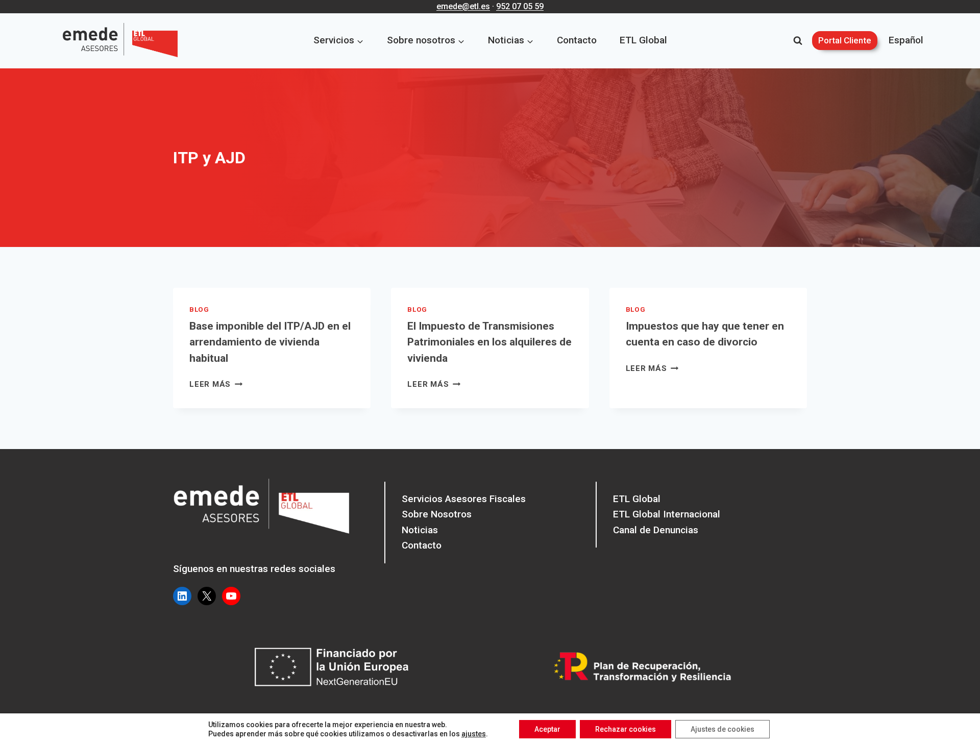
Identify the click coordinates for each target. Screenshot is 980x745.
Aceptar (547, 729)
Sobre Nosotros (437, 514)
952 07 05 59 (520, 6)
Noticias (420, 530)
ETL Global (643, 40)
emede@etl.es (463, 6)
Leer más (215, 384)
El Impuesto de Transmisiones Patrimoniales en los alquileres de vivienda (489, 342)
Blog (199, 309)
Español (906, 40)
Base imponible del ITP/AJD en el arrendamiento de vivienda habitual (270, 342)
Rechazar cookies (625, 729)
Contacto (577, 40)
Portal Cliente (844, 40)
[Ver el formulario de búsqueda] (798, 41)
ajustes (473, 734)
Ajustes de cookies (722, 729)
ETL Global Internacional (666, 514)
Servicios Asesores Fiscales (464, 499)
